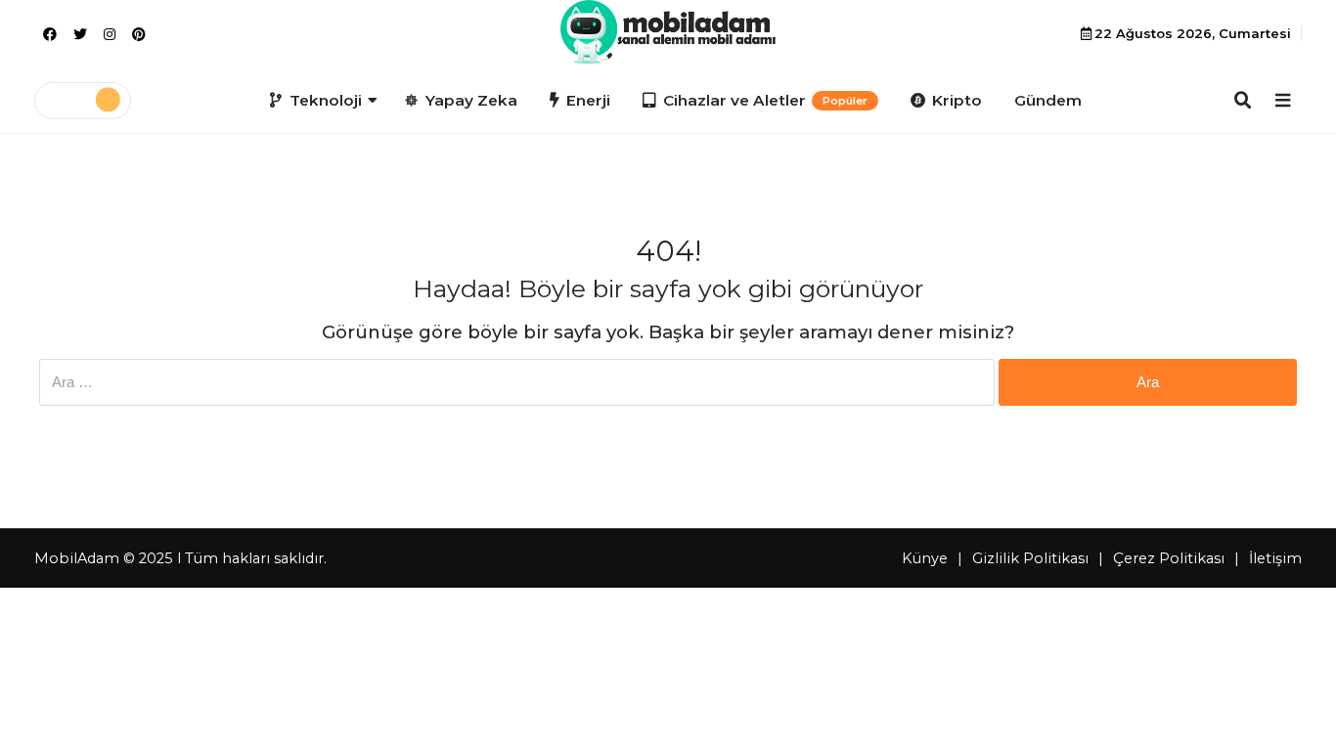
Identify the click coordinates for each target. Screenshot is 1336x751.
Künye (925, 558)
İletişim (1275, 558)
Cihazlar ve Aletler (765, 100)
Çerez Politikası (1169, 558)
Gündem (1048, 100)
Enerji (588, 100)
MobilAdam (76, 558)
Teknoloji (325, 100)
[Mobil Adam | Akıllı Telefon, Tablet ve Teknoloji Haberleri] (667, 32)
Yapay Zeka (471, 100)
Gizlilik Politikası (1030, 558)
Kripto (957, 100)
